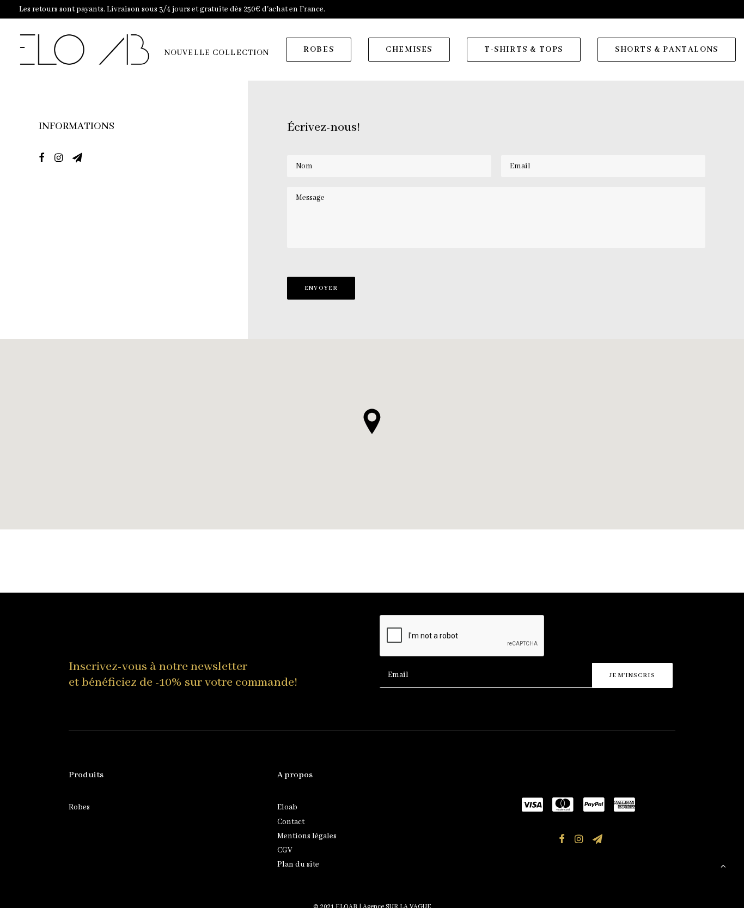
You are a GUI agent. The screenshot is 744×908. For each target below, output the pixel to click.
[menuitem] (217, 53)
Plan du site (298, 864)
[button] (42, 159)
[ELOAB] (84, 49)
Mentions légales (307, 836)
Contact (290, 822)
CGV (284, 850)
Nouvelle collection (216, 53)
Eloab (287, 807)
